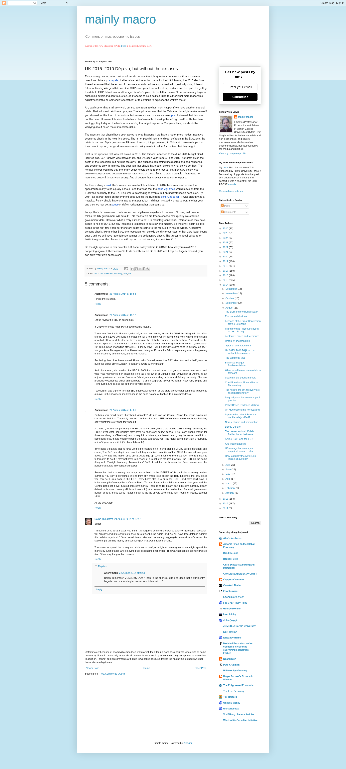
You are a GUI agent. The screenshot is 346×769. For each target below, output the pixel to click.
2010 (96, 273)
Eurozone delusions (236, 316)
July (227, 464)
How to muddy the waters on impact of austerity (240, 457)
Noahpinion (229, 659)
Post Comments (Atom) (112, 673)
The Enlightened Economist (238, 685)
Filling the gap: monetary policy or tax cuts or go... (242, 330)
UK (129, 273)
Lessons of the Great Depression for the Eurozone (243, 322)
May (228, 474)
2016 (226, 275)
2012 (226, 503)
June (228, 469)
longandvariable (232, 637)
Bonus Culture (233, 426)
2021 (226, 252)
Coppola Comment (233, 579)
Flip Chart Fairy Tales (235, 602)
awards (232, 184)
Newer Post (92, 668)
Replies (102, 566)
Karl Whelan (230, 631)
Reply (98, 304)
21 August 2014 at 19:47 (127, 519)
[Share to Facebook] (144, 269)
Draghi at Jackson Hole (237, 341)
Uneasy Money (231, 702)
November (231, 293)
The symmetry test (235, 357)
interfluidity (229, 614)
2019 (226, 261)
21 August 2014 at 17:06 (123, 410)
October (230, 298)
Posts (227, 205)
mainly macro (120, 19)
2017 (226, 270)
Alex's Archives (232, 538)
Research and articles (231, 191)
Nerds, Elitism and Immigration (241, 422)
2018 (226, 266)
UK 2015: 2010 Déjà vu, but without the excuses (240, 352)
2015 (226, 280)
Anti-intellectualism (235, 443)
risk (125, 273)
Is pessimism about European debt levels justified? (241, 416)
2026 (226, 228)
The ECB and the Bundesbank (241, 311)
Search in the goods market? (240, 377)
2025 (226, 233)
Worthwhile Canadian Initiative (240, 720)
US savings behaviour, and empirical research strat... (240, 450)
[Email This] (133, 269)
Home (146, 668)
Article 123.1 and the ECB (239, 439)
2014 (226, 284)
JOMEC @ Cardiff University (239, 626)
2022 (226, 247)
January (230, 493)
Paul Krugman (231, 664)
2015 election (106, 273)
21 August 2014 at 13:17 (123, 315)
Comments (230, 212)
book (225, 167)
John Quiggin (230, 620)
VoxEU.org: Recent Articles (238, 714)
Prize (123, 46)
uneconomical (231, 708)
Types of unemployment (238, 345)
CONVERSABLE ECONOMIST (240, 573)
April (228, 479)
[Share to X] (140, 269)
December (231, 288)
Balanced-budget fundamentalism (235, 364)
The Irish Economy (233, 691)
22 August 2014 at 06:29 (132, 573)
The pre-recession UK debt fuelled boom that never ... (240, 433)
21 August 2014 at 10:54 (123, 293)
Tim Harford (230, 697)
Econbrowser (230, 591)
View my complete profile (232, 153)
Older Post (200, 668)
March (229, 483)
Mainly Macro (245, 116)
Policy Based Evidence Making (242, 405)
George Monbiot (232, 608)
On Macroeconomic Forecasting (242, 409)
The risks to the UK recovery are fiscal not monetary (242, 391)
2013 (226, 498)
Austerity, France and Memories (242, 336)
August (229, 307)
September (231, 303)
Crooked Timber (232, 585)
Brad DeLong (230, 553)
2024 (226, 238)
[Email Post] (126, 268)
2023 (226, 242)
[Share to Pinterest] (148, 269)
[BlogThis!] (136, 269)
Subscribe (240, 97)
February (230, 488)
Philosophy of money (235, 670)
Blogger (187, 743)
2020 (226, 256)
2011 (226, 508)
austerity (118, 273)
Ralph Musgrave (104, 519)
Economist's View (233, 597)
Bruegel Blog (230, 559)
